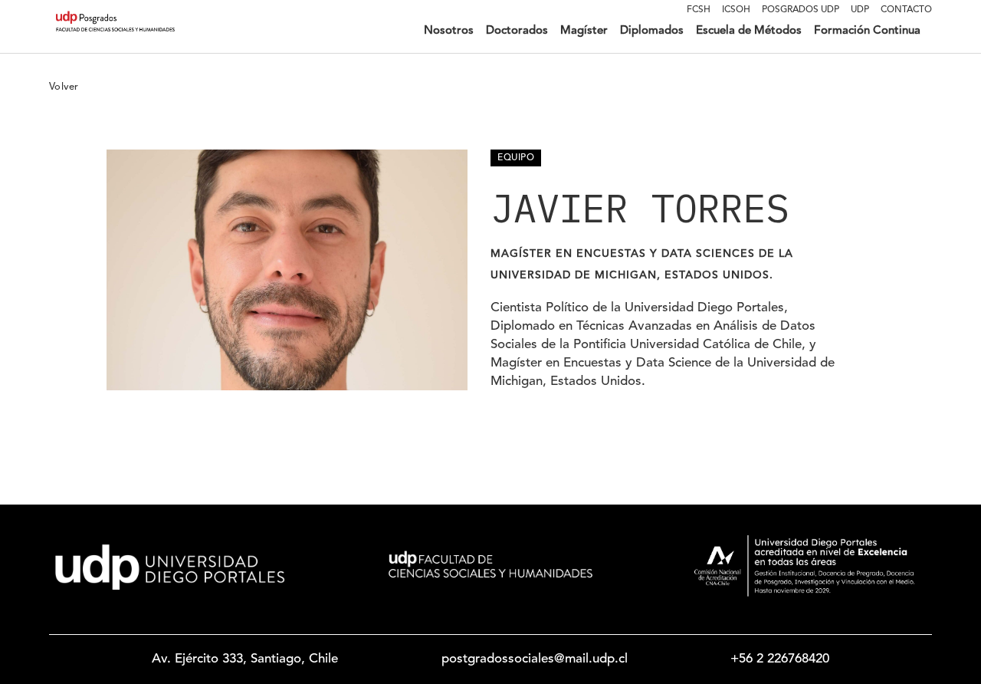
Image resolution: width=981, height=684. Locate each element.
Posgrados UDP (800, 10)
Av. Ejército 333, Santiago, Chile (245, 659)
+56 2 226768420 (779, 659)
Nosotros (449, 31)
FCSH (698, 10)
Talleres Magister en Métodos (867, 64)
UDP (860, 10)
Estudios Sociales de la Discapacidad (592, 144)
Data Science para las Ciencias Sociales (597, 124)
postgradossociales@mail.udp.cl (534, 659)
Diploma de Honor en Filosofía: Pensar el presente (624, 204)
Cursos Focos (830, 84)
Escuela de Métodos (749, 31)
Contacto (906, 10)
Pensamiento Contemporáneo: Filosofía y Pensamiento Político (652, 164)
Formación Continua (867, 31)
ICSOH (736, 10)
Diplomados (652, 31)
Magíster (584, 31)
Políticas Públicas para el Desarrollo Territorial (613, 64)
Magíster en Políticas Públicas (479, 84)
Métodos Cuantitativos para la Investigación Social (624, 84)
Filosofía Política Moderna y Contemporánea (610, 184)
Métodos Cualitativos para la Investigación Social (621, 104)
